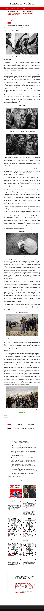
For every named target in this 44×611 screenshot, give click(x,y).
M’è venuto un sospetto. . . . (27, 499)
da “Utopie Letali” (11, 533)
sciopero (16, 430)
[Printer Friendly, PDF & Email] (22, 413)
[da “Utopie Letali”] (15, 525)
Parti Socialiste (31, 428)
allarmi (9, 22)
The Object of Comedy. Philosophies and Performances (24, 590)
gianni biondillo (25, 534)
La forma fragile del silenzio (28, 13)
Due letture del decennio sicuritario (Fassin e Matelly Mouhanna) (14, 558)
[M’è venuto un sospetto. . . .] (29, 491)
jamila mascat (21, 424)
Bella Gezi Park (25, 533)
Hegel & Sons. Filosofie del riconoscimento (25, 588)
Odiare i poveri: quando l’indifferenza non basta (29, 558)
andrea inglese (10, 534)
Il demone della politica (24, 587)
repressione (10, 430)
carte (9, 531)
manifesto (29, 27)
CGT (12, 428)
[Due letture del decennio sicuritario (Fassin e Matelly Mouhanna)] (15, 549)
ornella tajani (10, 501)
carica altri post (21, 568)
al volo (24, 497)
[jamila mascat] (11, 583)
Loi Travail (17, 428)
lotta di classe (23, 428)
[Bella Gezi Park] (29, 525)
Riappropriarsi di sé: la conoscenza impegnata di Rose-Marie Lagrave (13, 500)
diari (9, 497)
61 (35, 559)
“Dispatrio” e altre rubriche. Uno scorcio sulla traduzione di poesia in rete (14, 14)
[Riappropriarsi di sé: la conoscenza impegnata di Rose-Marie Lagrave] (15, 491)
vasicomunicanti (11, 555)
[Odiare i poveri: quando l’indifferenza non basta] (29, 549)
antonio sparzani (25, 500)
